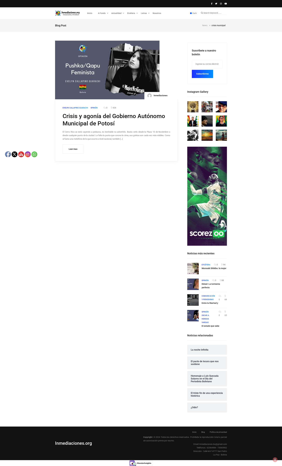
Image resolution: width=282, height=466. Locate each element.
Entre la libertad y (210, 303)
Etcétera (131, 13)
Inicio (89, 13)
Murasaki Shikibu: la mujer (214, 268)
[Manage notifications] (275, 459)
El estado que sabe (210, 326)
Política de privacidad (218, 432)
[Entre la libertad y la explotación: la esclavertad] (193, 300)
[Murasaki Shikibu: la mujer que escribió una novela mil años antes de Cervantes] (193, 268)
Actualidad (116, 13)
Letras (144, 13)
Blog (203, 432)
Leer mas (73, 149)
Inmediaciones (160, 95)
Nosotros (157, 13)
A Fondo (102, 13)
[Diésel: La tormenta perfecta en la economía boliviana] (193, 284)
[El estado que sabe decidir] (193, 315)
